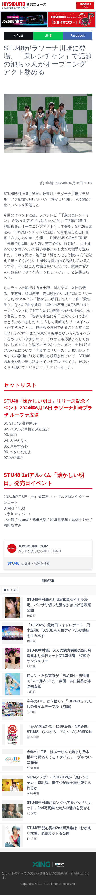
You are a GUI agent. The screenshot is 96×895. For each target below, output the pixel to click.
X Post (18, 35)
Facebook (77, 35)
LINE (47, 35)
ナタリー (22, 7)
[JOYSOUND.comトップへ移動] (85, 5)
